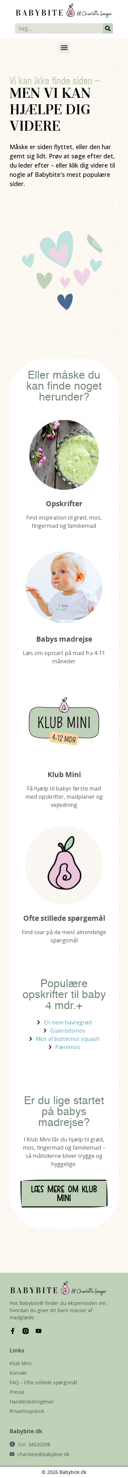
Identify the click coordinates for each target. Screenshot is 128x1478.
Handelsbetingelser (32, 1401)
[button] (64, 47)
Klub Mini (64, 775)
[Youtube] (38, 1331)
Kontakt (18, 1373)
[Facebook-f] (13, 1331)
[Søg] (108, 28)
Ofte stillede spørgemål (64, 918)
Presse (17, 1392)
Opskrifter (64, 504)
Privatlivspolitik (27, 1411)
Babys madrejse (64, 639)
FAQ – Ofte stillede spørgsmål (43, 1382)
